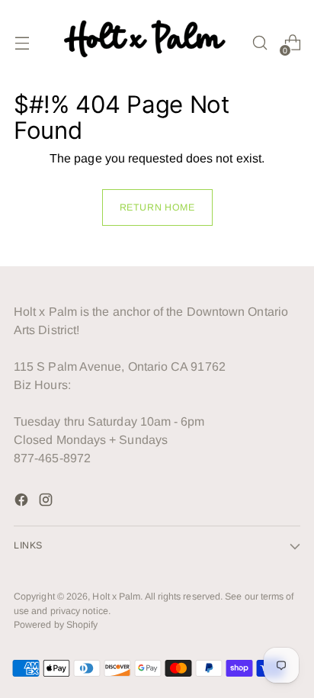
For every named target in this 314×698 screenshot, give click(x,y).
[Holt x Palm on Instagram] (47, 502)
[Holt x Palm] (148, 42)
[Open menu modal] (21, 43)
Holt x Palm (116, 596)
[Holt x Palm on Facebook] (23, 502)
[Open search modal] (259, 43)
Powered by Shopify (56, 624)
